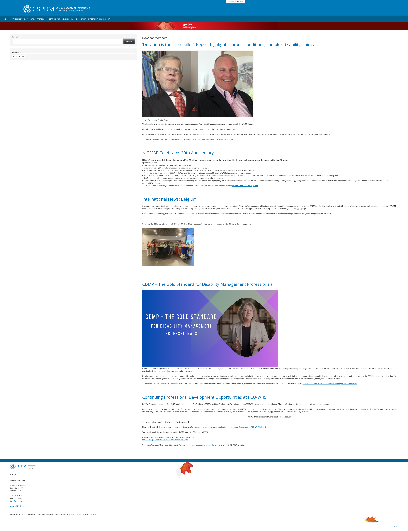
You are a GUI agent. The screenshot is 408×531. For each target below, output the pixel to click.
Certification (54, 19)
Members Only (68, 19)
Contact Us (108, 19)
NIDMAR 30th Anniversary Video (245, 186)
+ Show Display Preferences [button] (235, 1)
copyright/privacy (17, 506)
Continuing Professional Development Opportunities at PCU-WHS (204, 397)
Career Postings (95, 19)
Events (84, 19)
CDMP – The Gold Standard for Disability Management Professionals (207, 284)
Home (4, 19)
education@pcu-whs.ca (207, 445)
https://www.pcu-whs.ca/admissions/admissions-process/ (165, 440)
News (77, 19)
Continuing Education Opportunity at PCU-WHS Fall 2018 (243, 427)
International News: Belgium (169, 199)
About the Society (15, 19)
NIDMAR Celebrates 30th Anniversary (178, 152)
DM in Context (30, 19)
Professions (42, 19)
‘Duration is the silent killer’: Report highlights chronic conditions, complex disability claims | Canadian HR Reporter (188, 139)
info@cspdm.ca (16, 501)
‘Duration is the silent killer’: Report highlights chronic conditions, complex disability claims (228, 44)
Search (15, 37)
